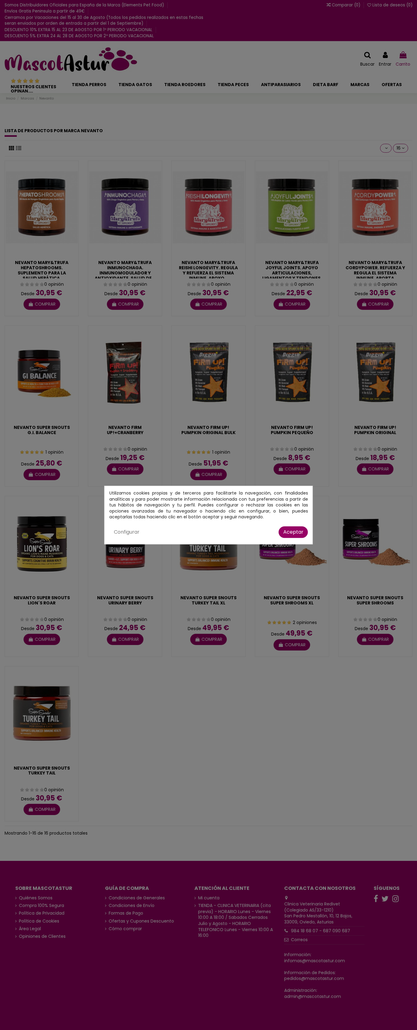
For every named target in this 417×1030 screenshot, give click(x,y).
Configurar (127, 531)
